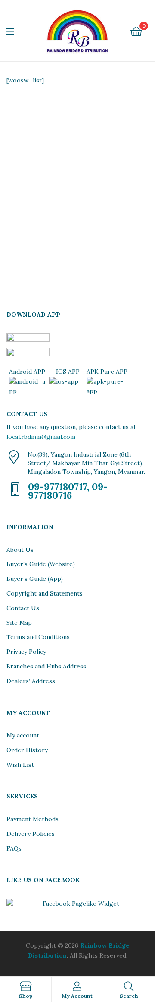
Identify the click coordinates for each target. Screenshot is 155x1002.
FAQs (14, 848)
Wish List (20, 765)
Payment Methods (32, 819)
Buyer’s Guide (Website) (40, 564)
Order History (27, 750)
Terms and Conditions (38, 637)
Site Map (19, 623)
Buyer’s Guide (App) (34, 579)
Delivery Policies (30, 834)
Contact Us (22, 608)
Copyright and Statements (44, 593)
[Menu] (15, 31)
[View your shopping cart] (136, 30)
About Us (20, 550)
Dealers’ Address (30, 681)
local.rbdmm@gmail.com (40, 437)
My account (22, 735)
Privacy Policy (26, 651)
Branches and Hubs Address (46, 666)
